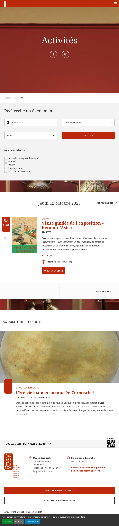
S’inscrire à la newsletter (59, 500)
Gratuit (11, 161)
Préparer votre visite (42, 471)
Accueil (7, 97)
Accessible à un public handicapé (23, 158)
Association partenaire (19, 171)
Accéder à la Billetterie (59, 490)
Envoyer (88, 135)
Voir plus (49, 255)
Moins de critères (13, 150)
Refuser (18, 521)
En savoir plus (33, 521)
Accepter (7, 521)
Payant (11, 164)
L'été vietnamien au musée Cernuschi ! (55, 392)
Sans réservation (16, 168)
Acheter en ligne (53, 270)
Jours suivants (105, 202)
